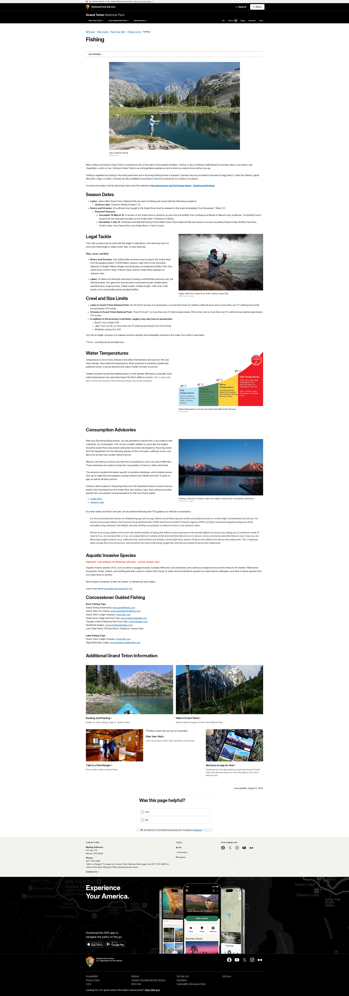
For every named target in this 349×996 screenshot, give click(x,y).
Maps (243, 21)
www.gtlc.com (123, 614)
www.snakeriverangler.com (133, 618)
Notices (135, 976)
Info (223, 21)
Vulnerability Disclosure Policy (191, 983)
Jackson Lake (97, 502)
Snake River (96, 498)
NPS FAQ (136, 983)
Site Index (182, 852)
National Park (105, 15)
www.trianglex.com (138, 621)
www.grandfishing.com (123, 607)
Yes (147, 812)
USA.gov (226, 976)
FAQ (180, 847)
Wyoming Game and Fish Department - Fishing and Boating (183, 185)
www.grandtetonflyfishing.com (125, 611)
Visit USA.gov (152, 990)
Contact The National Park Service (148, 980)
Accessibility (92, 976)
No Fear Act (183, 976)
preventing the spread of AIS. (118, 588)
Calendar (252, 21)
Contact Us (92, 871)
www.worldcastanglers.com (119, 625)
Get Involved (139, 21)
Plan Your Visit (95, 21)
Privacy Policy (93, 980)
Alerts (232, 21)
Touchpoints (197, 830)
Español (181, 857)
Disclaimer (182, 980)
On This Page (100, 54)
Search (242, 6)
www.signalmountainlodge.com (125, 642)
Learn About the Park (118, 21)
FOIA (88, 983)
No (146, 819)
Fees (261, 21)
